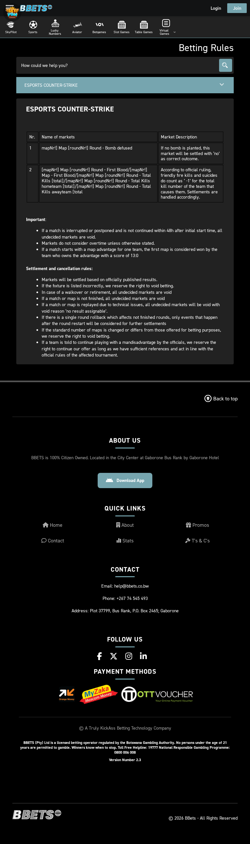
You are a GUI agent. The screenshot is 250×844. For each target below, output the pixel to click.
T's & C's (200, 540)
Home (55, 525)
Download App (130, 480)
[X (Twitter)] (114, 656)
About (127, 525)
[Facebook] (99, 656)
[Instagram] (128, 656)
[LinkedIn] (143, 656)
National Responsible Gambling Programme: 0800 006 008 (172, 750)
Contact (55, 540)
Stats (127, 540)
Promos (200, 525)
